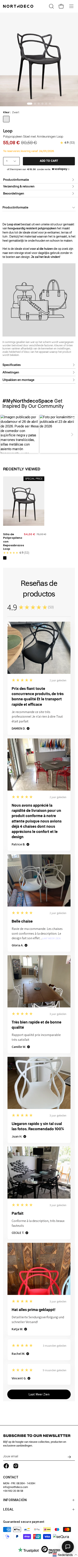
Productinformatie (16, 180)
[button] (6, 434)
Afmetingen (10, 372)
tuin (4, 237)
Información (15, 1500)
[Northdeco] (18, 6)
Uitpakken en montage (18, 380)
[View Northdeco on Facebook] (6, 1466)
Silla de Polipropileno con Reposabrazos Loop (13, 541)
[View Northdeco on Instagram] (16, 1466)
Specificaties (11, 365)
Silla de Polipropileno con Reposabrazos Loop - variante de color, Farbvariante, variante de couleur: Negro (4, 558)
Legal (8, 1509)
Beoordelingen (13, 193)
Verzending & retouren (19, 186)
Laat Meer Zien (51, 938)
